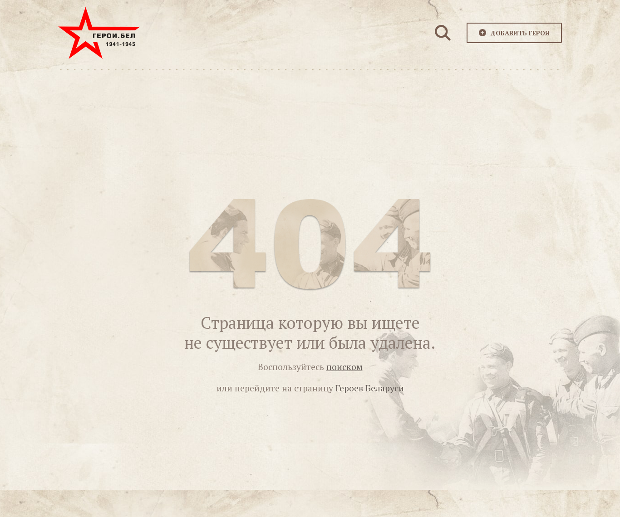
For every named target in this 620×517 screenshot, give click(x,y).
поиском (344, 367)
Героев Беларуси (369, 388)
